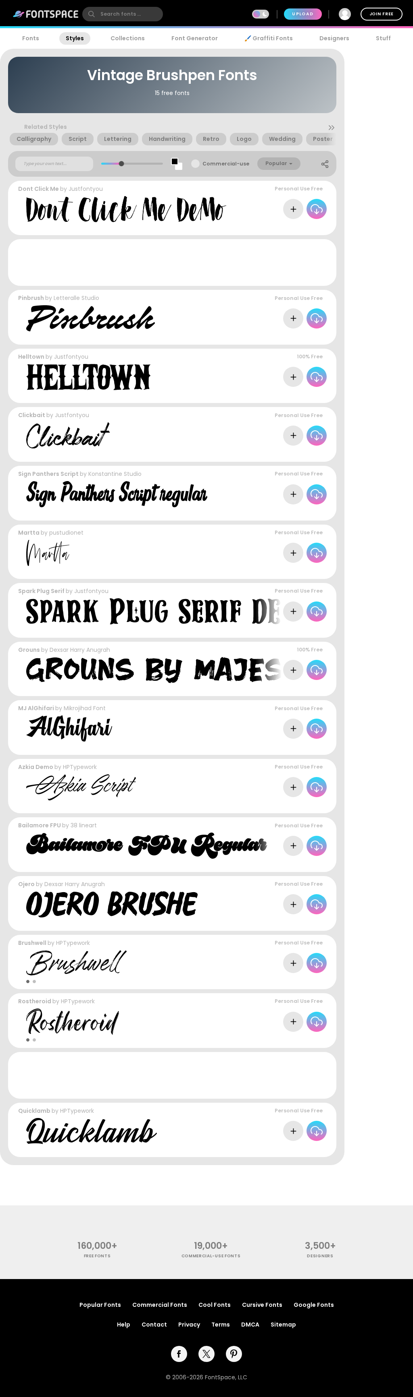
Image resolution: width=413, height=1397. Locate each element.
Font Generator (194, 38)
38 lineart (84, 825)
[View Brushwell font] (76, 963)
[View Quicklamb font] (91, 1131)
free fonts (97, 1256)
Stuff (383, 38)
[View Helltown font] (88, 377)
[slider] (121, 163)
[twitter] (206, 1354)
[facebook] (179, 1354)
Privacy (189, 1325)
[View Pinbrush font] (90, 318)
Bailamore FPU (39, 825)
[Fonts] (46, 14)
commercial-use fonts (211, 1256)
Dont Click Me (38, 189)
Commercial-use (225, 163)
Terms (220, 1325)
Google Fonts (314, 1305)
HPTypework (80, 767)
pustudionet (66, 533)
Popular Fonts (100, 1305)
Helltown (31, 357)
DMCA (250, 1325)
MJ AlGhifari (36, 708)
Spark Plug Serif (41, 591)
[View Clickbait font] (68, 435)
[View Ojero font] (112, 904)
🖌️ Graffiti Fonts (268, 38)
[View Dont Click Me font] (126, 209)
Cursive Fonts (262, 1305)
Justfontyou (86, 189)
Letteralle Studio (76, 298)
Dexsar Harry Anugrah (80, 650)
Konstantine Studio (115, 474)
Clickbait (31, 415)
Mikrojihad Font (85, 708)
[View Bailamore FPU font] (146, 846)
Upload (302, 14)
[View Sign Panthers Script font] (116, 494)
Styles (75, 38)
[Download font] (317, 209)
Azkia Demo (35, 767)
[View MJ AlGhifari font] (69, 728)
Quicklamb (34, 1111)
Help (123, 1325)
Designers (334, 38)
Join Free (381, 14)
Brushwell (32, 943)
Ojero (26, 884)
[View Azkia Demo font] (81, 787)
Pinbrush (31, 298)
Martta (29, 533)
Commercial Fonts (159, 1305)
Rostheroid (34, 1001)
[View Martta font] (47, 553)
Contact (154, 1325)
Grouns (29, 650)
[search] (122, 14)
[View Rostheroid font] (72, 1021)
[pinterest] (234, 1354)
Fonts (30, 38)
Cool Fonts (214, 1305)
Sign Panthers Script (48, 474)
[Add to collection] (293, 209)
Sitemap (283, 1325)
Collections (128, 38)
